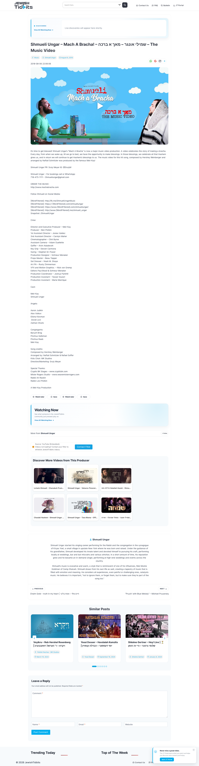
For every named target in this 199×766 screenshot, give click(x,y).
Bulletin (166, 5)
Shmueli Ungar (50, 58)
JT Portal (180, 5)
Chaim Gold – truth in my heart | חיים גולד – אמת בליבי (54, 591)
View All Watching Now (43, 30)
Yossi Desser (89, 657)
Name (36, 724)
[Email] (159, 61)
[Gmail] (155, 61)
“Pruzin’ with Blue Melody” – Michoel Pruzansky (147, 591)
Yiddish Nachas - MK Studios (48, 652)
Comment (37, 693)
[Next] (164, 638)
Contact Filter (83, 447)
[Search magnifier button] (124, 5)
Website (129, 724)
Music (36, 58)
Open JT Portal (167, 759)
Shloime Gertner (138, 657)
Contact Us (144, 5)
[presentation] (52, 626)
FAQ (156, 5)
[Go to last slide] (34, 638)
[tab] (94, 666)
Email (82, 724)
